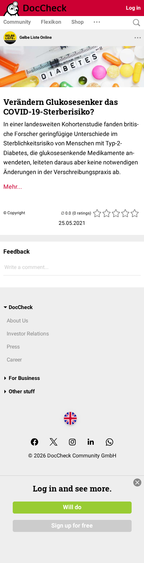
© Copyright (14, 212)
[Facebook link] (34, 442)
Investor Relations (28, 333)
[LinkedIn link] (90, 442)
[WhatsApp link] (109, 442)
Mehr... (12, 186)
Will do (72, 507)
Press (13, 346)
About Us (17, 320)
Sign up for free (72, 525)
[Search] (135, 23)
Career (14, 360)
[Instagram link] (72, 442)
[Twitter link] (54, 442)
